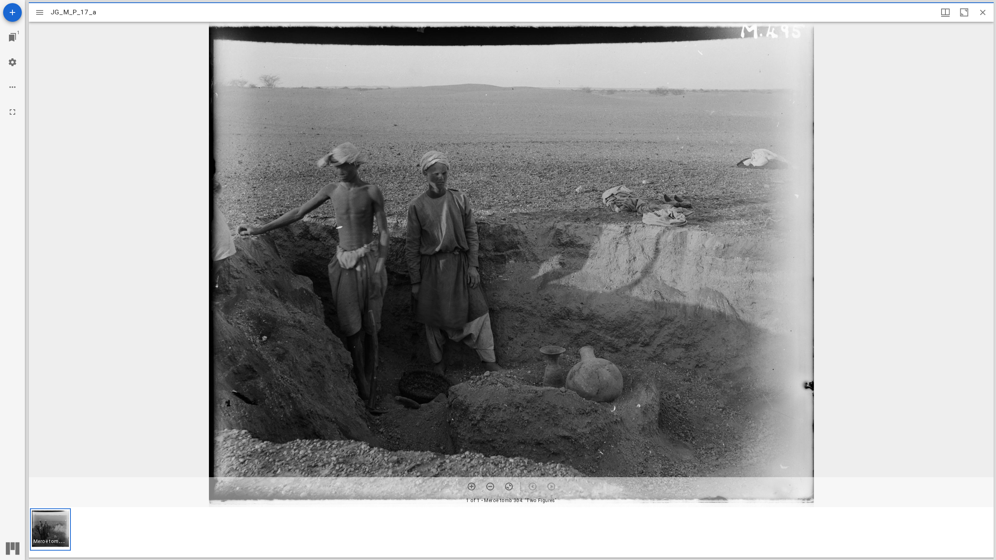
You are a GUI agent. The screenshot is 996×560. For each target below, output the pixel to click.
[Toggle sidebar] (39, 12)
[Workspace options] (12, 87)
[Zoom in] (471, 486)
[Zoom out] (490, 486)
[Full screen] (12, 112)
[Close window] (982, 12)
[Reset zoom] (509, 486)
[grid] (511, 532)
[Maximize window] (964, 12)
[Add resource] (12, 12)
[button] (50, 529)
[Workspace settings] (12, 62)
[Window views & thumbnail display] (945, 12)
